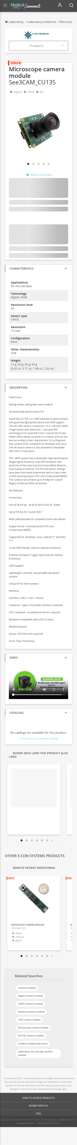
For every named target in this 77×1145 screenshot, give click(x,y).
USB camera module (29, 1019)
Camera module (27, 988)
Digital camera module (30, 995)
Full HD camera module (31, 1035)
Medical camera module (31, 1011)
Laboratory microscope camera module (35, 1053)
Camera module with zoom (33, 1043)
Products (36, 46)
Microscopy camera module (33, 1027)
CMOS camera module (30, 1003)
